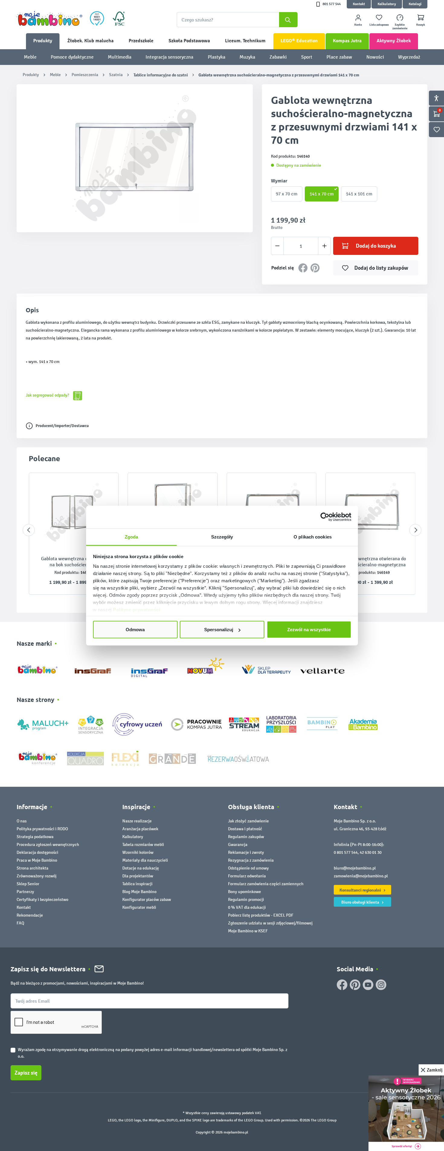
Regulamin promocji (246, 899)
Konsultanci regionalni (360, 890)
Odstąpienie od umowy (248, 868)
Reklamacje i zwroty (246, 852)
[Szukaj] (288, 19)
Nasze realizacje (137, 821)
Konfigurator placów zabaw (146, 899)
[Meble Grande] (173, 757)
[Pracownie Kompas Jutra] (196, 724)
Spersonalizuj (218, 629)
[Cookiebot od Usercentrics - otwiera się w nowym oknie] (324, 517)
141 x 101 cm (359, 194)
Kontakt (359, 4)
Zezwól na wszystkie (309, 629)
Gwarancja (237, 844)
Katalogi (415, 4)
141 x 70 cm (322, 194)
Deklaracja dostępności (37, 852)
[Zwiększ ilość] (324, 246)
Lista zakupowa (379, 25)
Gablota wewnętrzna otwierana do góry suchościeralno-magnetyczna (370, 561)
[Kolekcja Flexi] (125, 757)
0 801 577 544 (346, 852)
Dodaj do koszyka (376, 246)
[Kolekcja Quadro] (85, 757)
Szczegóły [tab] (222, 536)
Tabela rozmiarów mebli (143, 844)
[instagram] (381, 984)
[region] (135, 158)
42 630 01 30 (370, 852)
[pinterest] (355, 984)
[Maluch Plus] (43, 724)
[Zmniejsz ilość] (277, 246)
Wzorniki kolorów (137, 852)
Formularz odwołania (247, 876)
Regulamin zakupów (246, 836)
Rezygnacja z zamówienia (251, 860)
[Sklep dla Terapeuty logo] (266, 667)
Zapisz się (25, 1072)
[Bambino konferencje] (38, 757)
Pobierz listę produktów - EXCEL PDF (260, 915)
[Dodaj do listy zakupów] (102, 486)
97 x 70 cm (287, 194)
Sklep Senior (28, 883)
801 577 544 (332, 4)
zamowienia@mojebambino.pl (361, 876)
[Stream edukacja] (244, 724)
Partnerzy (25, 891)
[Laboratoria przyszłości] (281, 724)
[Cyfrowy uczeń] (138, 724)
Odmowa (135, 629)
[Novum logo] (209, 667)
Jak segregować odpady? (48, 395)
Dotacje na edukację (140, 868)
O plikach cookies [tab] (313, 536)
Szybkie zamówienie (399, 26)
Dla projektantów (137, 876)
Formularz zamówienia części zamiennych (266, 883)
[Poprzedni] (29, 530)
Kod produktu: (66, 572)
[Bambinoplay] (322, 724)
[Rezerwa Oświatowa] (238, 757)
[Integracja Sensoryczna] (90, 724)
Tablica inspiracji (137, 883)
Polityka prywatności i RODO (42, 828)
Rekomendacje (30, 915)
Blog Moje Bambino (139, 891)
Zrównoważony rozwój (36, 876)
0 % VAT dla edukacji (247, 907)
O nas (22, 821)
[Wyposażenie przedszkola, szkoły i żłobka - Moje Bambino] (49, 18)
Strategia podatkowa (35, 836)
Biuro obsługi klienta (360, 902)
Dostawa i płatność (245, 828)
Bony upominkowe (244, 891)
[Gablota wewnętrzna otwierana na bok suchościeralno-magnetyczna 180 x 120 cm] (73, 512)
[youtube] (368, 984)
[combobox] (237, 19)
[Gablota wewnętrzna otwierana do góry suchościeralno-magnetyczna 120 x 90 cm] (370, 512)
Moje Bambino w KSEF (248, 931)
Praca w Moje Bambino (37, 860)
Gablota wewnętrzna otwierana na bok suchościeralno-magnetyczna (73, 562)
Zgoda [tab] (131, 536)
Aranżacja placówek (140, 828)
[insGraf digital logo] (153, 667)
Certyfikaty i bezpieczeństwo (42, 899)
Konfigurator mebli (139, 907)
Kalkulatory (387, 4)
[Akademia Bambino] (363, 724)
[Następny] (415, 530)
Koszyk (420, 25)
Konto (358, 25)
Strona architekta (32, 868)
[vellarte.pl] (322, 667)
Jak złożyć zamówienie (248, 821)
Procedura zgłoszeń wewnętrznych (48, 844)
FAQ (20, 923)
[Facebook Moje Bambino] (342, 984)
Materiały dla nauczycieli (145, 860)
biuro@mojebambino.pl (355, 868)
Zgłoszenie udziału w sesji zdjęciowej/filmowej (270, 923)
